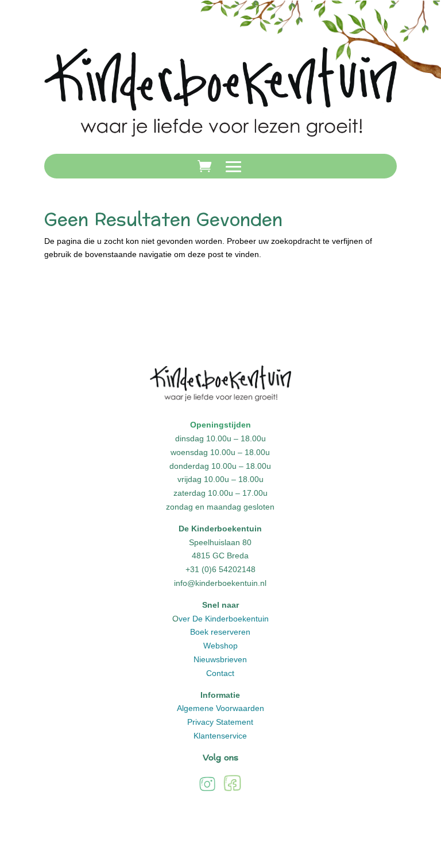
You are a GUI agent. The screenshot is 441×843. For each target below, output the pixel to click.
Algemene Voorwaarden (220, 708)
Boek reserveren (220, 631)
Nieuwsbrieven (220, 659)
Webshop (220, 645)
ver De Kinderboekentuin (224, 618)
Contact (220, 673)
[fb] (232, 790)
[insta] (207, 790)
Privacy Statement (220, 722)
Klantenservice (220, 735)
